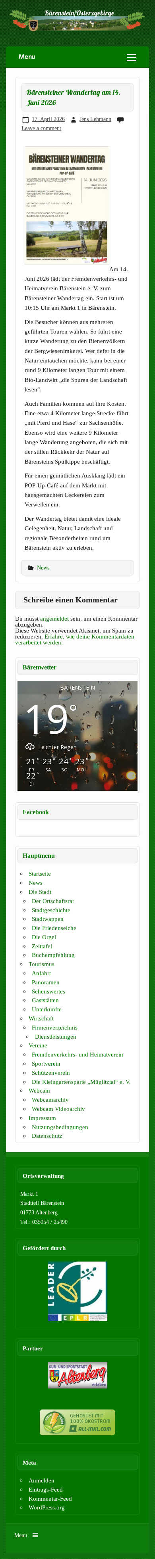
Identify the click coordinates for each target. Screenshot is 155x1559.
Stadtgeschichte (51, 910)
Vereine (38, 1045)
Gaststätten (45, 1000)
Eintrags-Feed (46, 1489)
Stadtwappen (48, 918)
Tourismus (41, 964)
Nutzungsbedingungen (60, 1127)
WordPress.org (47, 1507)
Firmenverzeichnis (55, 1027)
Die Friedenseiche (54, 927)
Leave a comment (41, 128)
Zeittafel (42, 946)
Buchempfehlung (53, 954)
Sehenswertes (48, 991)
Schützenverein (51, 1072)
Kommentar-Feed (50, 1498)
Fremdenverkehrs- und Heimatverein (77, 1054)
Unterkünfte (47, 1009)
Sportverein (46, 1063)
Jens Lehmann (95, 119)
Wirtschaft (41, 1018)
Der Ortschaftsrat (53, 900)
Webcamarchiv (50, 1099)
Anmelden (41, 1480)
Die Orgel (44, 937)
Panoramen (46, 982)
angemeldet (54, 618)
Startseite (40, 873)
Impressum (42, 1117)
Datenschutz (47, 1135)
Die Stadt (40, 891)
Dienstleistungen (55, 1036)
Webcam (39, 1090)
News (43, 567)
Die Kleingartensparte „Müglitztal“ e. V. (81, 1081)
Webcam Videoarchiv (58, 1108)
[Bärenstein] (77, 29)
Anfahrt (41, 973)
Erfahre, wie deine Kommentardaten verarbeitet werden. (74, 639)
